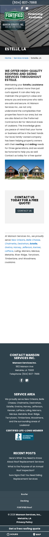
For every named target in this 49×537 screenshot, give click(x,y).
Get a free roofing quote (24, 528)
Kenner (37, 247)
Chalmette (10, 243)
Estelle (33, 243)
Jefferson (27, 247)
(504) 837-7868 (24, 2)
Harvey (17, 247)
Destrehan (23, 243)
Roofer (24, 494)
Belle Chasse (33, 240)
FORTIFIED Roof (24, 507)
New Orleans (18, 240)
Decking (24, 500)
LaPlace (9, 251)
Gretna (8, 247)
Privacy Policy (24, 522)
